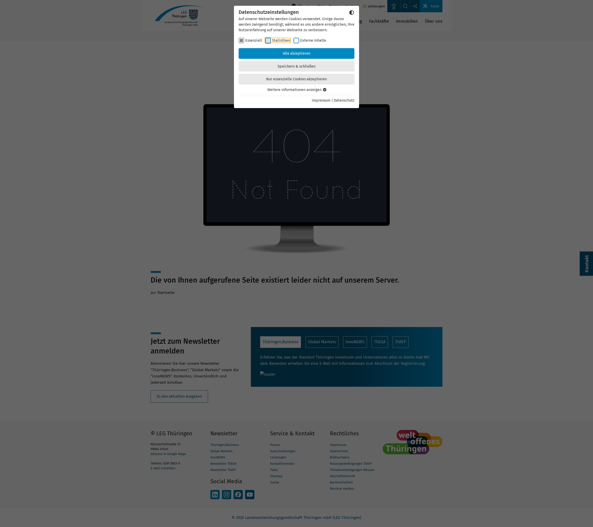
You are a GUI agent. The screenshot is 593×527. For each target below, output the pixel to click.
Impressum (321, 100)
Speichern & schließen (296, 66)
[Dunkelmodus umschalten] (352, 12)
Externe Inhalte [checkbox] (313, 40)
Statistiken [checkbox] (281, 40)
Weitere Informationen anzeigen (294, 89)
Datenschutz (344, 100)
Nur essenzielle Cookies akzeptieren (296, 79)
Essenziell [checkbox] (253, 40)
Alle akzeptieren (296, 53)
